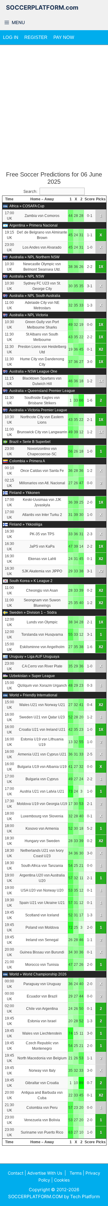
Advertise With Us (44, 1173)
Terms (76, 1173)
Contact (15, 1173)
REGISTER (35, 37)
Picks (101, 199)
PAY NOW (63, 37)
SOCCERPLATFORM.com (42, 7)
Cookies (62, 1179)
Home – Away (42, 199)
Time (9, 199)
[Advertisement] (54, 108)
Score (90, 199)
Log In (10, 37)
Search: (30, 191)
